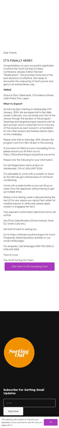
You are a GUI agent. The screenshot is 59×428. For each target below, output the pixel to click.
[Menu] (55, 5)
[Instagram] (7, 374)
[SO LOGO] (5, 6)
